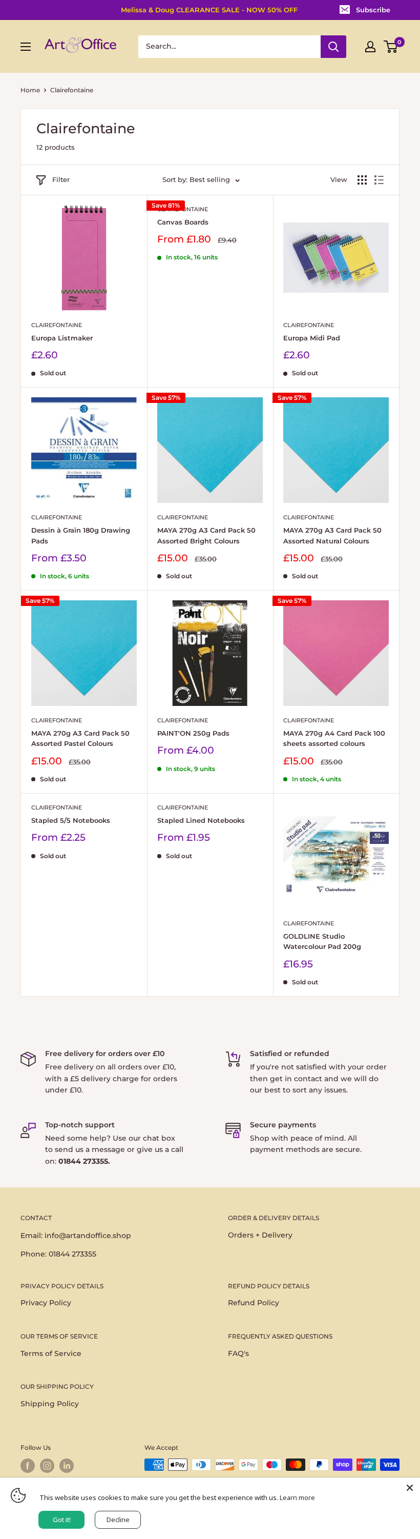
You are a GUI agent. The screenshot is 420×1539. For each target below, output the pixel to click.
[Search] (333, 46)
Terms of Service (50, 1353)
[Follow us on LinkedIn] (66, 1466)
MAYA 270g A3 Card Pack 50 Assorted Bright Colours (206, 535)
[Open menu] (25, 47)
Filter (61, 179)
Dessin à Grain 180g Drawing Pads (80, 535)
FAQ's (238, 1353)
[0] (391, 46)
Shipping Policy (49, 1403)
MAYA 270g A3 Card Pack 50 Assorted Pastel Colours (80, 738)
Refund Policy (253, 1302)
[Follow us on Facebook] (27, 1466)
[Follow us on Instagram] (47, 1466)
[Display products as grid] (362, 180)
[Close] (410, 1488)
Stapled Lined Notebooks (201, 820)
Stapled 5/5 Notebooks (70, 820)
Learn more (297, 1497)
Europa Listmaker (62, 338)
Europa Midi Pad (311, 338)
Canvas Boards (182, 222)
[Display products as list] (379, 180)
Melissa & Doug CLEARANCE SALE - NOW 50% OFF (209, 10)
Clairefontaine (56, 325)
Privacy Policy (45, 1302)
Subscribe (373, 10)
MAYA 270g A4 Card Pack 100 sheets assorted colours (334, 738)
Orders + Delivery (260, 1235)
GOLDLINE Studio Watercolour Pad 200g (322, 941)
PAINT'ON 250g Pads (193, 733)
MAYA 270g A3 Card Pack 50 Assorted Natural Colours (332, 535)
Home (30, 90)
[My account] (370, 46)
